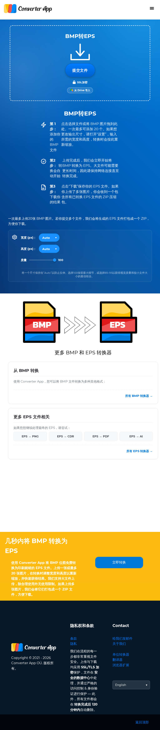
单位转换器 (120, 654)
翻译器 (117, 660)
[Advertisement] (80, 499)
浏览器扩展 (120, 665)
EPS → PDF (100, 436)
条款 (73, 638)
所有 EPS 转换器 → (139, 451)
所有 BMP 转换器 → (139, 396)
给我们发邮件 (122, 638)
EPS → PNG (30, 436)
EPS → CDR (65, 436)
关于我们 (119, 644)
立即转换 (119, 562)
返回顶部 (142, 722)
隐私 (73, 644)
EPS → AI (136, 436)
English (120, 685)
